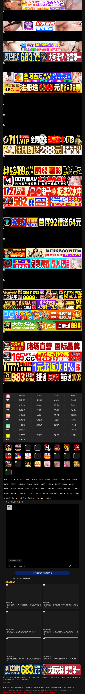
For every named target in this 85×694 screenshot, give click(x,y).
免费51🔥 (13, 493)
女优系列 (39, 415)
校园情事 (39, 435)
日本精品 (39, 400)
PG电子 (41, 479)
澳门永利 (34, 479)
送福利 (62, 479)
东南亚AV (74, 405)
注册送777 (55, 479)
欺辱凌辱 (22, 410)
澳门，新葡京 (54, 493)
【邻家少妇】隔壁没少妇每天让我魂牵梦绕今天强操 (61, 633)
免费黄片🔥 (40, 498)
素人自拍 (73, 400)
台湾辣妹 (22, 405)
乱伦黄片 (71, 484)
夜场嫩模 (20, 489)
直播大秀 (76, 493)
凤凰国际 (13, 484)
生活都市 (22, 435)
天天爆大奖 (38, 493)
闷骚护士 (73, 420)
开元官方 (29, 493)
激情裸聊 (6, 493)
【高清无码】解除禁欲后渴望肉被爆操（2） (22, 632)
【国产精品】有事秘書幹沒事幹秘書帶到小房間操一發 (61, 606)
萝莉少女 (73, 395)
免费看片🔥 (67, 489)
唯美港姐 (56, 405)
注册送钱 (47, 479)
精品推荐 (22, 395)
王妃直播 (64, 484)
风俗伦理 (73, 435)
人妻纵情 (56, 435)
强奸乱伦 (39, 395)
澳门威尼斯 (7, 498)
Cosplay (56, 400)
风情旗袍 (22, 420)
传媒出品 (22, 430)
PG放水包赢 (21, 484)
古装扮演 (22, 415)
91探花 (39, 410)
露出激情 (39, 425)
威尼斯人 (6, 479)
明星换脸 (39, 420)
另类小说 (22, 440)
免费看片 (62, 493)
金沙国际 (45, 493)
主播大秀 (57, 484)
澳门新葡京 (35, 489)
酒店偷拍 (50, 484)
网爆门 (74, 425)
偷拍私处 (6, 489)
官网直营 (26, 479)
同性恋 (74, 430)
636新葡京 (76, 489)
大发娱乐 (43, 489)
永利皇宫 (59, 489)
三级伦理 (22, 400)
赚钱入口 (48, 498)
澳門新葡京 (51, 489)
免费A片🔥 (23, 498)
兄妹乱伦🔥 (31, 498)
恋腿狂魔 (73, 415)
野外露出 (73, 410)
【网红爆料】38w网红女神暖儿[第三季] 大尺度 (60, 659)
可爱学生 (56, 415)
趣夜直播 (13, 489)
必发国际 (27, 489)
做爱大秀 (69, 493)
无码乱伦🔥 (21, 493)
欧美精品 (56, 395)
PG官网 (13, 479)
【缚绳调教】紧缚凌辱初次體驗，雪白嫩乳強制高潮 (24, 606)
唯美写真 (56, 425)
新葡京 (68, 479)
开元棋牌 (19, 479)
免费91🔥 (15, 498)
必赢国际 (6, 484)
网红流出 (56, 410)
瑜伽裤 (56, 420)
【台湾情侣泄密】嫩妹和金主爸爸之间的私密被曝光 (24, 660)
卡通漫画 (22, 425)
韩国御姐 (39, 405)
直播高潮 (29, 484)
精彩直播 (36, 484)
